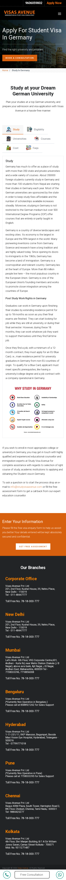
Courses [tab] (45, 138)
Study (9, 161)
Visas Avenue (23, 868)
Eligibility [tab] (39, 129)
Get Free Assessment (33, 546)
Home (5, 70)
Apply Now (54, 3)
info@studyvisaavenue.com (26, 486)
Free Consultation (31, 874)
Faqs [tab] (36, 148)
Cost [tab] (15, 148)
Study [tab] (16, 129)
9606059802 (33, 3)
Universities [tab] (19, 138)
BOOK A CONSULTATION (20, 58)
